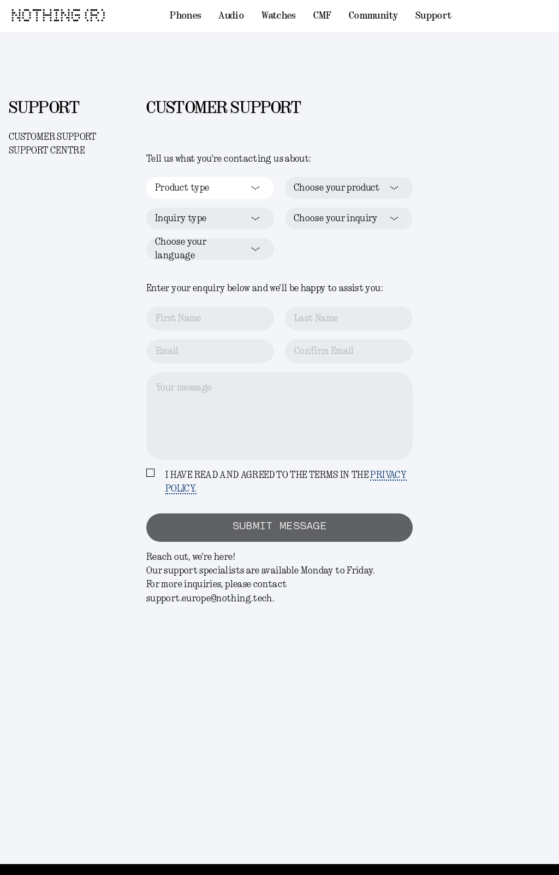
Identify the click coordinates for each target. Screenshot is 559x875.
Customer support (53, 137)
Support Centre (47, 150)
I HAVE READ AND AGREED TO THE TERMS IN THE (286, 482)
